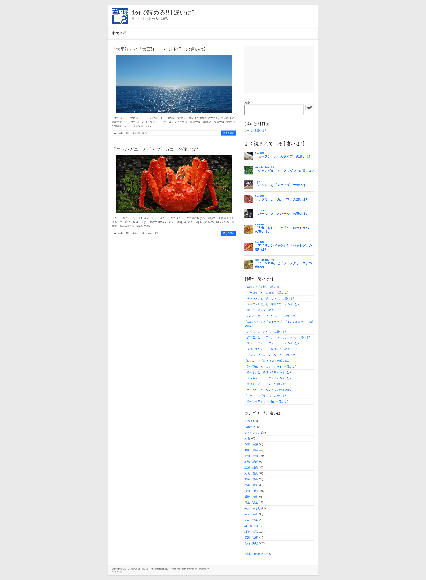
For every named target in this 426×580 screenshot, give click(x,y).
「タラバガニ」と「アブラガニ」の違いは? (155, 149)
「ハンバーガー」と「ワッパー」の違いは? (270, 315)
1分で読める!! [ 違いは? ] (165, 12)
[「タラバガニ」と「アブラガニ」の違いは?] (174, 156)
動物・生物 (141, 233)
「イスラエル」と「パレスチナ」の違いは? (270, 349)
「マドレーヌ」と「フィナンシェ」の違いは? (271, 343)
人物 (247, 438)
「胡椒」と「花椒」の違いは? (262, 286)
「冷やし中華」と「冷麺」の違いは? (266, 401)
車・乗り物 (251, 525)
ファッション (252, 432)
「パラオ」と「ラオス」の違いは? (265, 395)
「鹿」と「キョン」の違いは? (262, 310)
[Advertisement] (279, 69)
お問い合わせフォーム (257, 553)
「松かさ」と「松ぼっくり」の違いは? (267, 372)
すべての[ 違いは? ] (255, 130)
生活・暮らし (252, 508)
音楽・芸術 (251, 537)
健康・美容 (251, 450)
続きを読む (229, 133)
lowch (119, 133)
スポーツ (249, 426)
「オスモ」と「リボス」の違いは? (265, 384)
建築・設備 (251, 467)
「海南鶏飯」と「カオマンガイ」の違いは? (270, 366)
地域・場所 (141, 133)
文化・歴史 (251, 473)
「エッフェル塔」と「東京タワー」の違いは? (271, 304)
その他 (248, 421)
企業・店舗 (251, 444)
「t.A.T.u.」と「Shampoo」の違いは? (266, 360)
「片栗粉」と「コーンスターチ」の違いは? (270, 354)
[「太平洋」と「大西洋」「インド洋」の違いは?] (174, 56)
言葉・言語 (251, 514)
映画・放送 (251, 485)
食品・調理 (154, 233)
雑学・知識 (251, 531)
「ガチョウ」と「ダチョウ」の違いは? (267, 389)
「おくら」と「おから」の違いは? (265, 331)
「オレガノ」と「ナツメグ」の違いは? (267, 378)
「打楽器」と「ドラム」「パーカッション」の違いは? (277, 337)
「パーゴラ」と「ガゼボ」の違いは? (266, 292)
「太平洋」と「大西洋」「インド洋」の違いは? (159, 49)
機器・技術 (251, 496)
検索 (247, 102)
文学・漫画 (251, 479)
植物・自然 (251, 490)
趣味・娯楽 (251, 520)
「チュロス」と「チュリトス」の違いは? (269, 298)
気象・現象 (251, 502)
